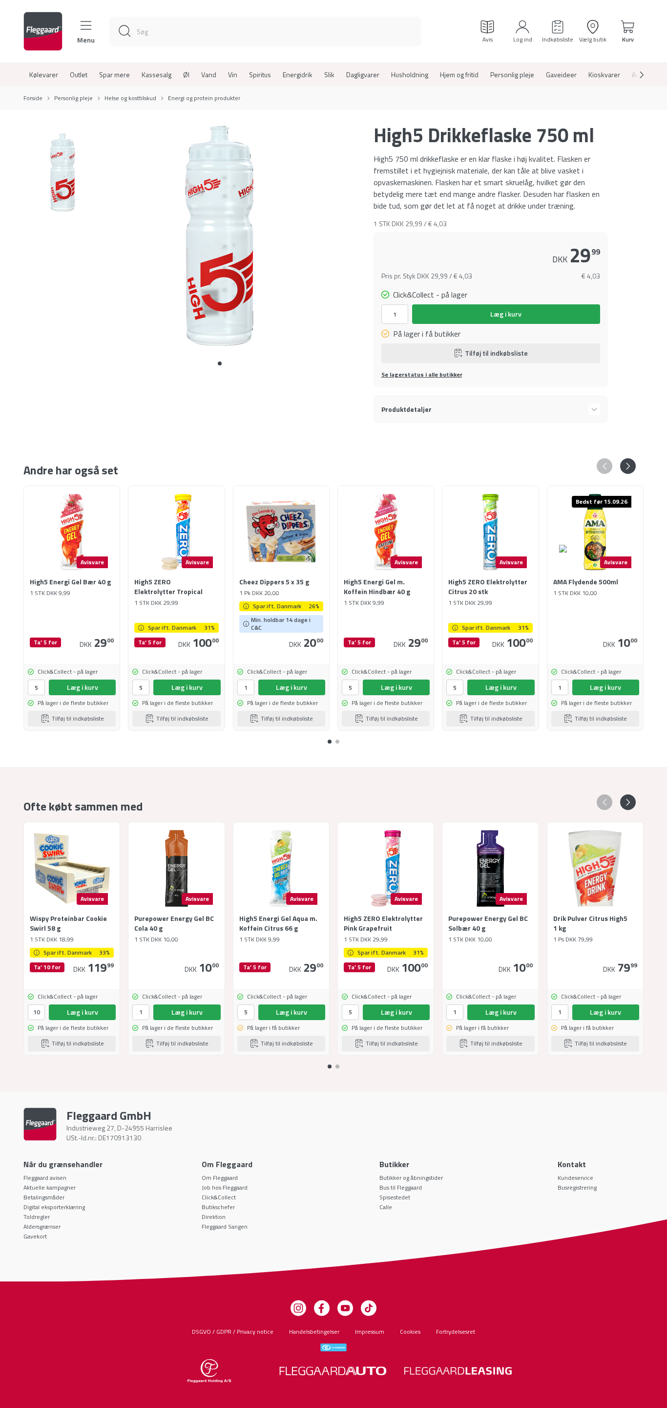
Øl (186, 75)
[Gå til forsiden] (43, 31)
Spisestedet (394, 1197)
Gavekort (35, 1236)
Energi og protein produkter (204, 98)
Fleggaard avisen (44, 1177)
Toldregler (36, 1216)
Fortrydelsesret (455, 1331)
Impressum (369, 1331)
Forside (32, 98)
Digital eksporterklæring (54, 1207)
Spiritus (260, 75)
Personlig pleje (512, 75)
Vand (208, 75)
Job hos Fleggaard (225, 1187)
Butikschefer (218, 1207)
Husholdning (409, 75)
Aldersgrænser (42, 1226)
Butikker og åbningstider (411, 1177)
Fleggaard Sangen (225, 1226)
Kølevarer (43, 75)
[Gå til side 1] (337, 738)
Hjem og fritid (459, 75)
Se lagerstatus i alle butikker (421, 375)
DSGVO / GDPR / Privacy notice (232, 1331)
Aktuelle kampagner (49, 1187)
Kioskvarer (604, 75)
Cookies (410, 1331)
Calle (385, 1207)
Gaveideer (561, 75)
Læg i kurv (505, 314)
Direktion (214, 1216)
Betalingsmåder (43, 1197)
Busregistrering (577, 1187)
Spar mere (114, 75)
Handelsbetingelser (314, 1331)
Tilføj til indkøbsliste (496, 353)
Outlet (78, 75)
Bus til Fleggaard (400, 1187)
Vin (232, 75)
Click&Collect (219, 1197)
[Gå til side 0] (220, 363)
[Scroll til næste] (634, 74)
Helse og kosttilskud (130, 98)
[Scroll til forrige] (604, 466)
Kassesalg (156, 75)
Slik (329, 75)
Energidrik (298, 75)
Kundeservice (575, 1177)
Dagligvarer (362, 75)
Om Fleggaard (220, 1177)
